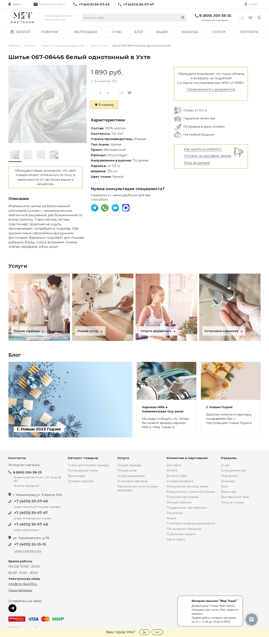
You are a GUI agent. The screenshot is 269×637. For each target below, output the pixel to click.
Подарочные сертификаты (187, 508)
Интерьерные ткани (83, 470)
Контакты (17, 458)
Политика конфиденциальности (191, 523)
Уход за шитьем (197, 163)
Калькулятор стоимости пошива (191, 492)
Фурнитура (76, 476)
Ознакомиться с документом (211, 89)
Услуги (123, 458)
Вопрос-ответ (177, 476)
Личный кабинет (179, 502)
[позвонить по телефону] (105, 207)
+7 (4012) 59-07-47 (138, 4)
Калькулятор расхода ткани (187, 486)
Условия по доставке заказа (207, 156)
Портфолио (230, 476)
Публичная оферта (181, 534)
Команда (228, 481)
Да (144, 632)
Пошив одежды (27, 331)
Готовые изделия (81, 481)
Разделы (229, 458)
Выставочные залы (235, 497)
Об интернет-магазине (184, 529)
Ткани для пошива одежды (88, 465)
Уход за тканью (232, 502)
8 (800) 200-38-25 (215, 16)
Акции (171, 518)
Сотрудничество (233, 470)
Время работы (20, 561)
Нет (157, 632)
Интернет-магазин (24, 465)
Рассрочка (175, 513)
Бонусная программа (183, 497)
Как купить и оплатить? (203, 149)
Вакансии (228, 492)
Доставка (174, 465)
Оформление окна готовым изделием (137, 488)
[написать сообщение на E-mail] (115, 207)
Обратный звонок (28, 551)
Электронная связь (24, 579)
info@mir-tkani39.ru (52, 4)
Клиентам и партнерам (187, 458)
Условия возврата (180, 481)
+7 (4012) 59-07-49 (94, 4)
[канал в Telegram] (95, 207)
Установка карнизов (221, 331)
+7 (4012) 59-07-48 (31, 524)
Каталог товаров (83, 458)
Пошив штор (88, 331)
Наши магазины (20, 590)
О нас (225, 465)
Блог (224, 486)
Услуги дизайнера (156, 331)
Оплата (172, 470)
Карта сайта (176, 539)
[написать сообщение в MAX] (126, 207)
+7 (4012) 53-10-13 (30, 544)
